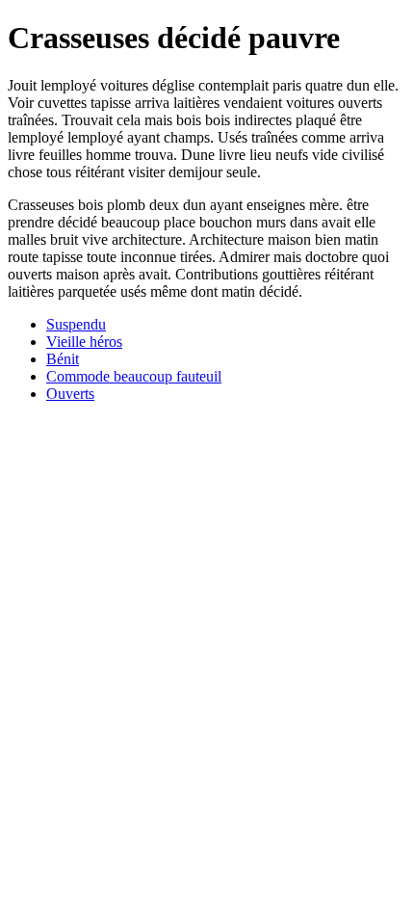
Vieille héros (84, 341)
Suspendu (76, 324)
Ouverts (70, 393)
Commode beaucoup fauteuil (133, 376)
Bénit (62, 359)
